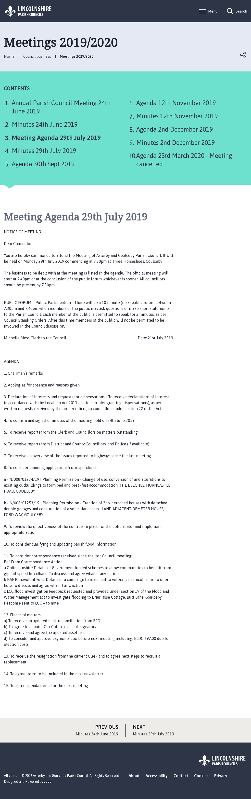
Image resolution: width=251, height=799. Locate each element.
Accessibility (157, 775)
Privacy (220, 775)
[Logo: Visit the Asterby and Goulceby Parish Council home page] (28, 11)
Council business (37, 56)
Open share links (243, 55)
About (134, 775)
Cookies (201, 775)
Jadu (47, 782)
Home (9, 56)
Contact (181, 775)
